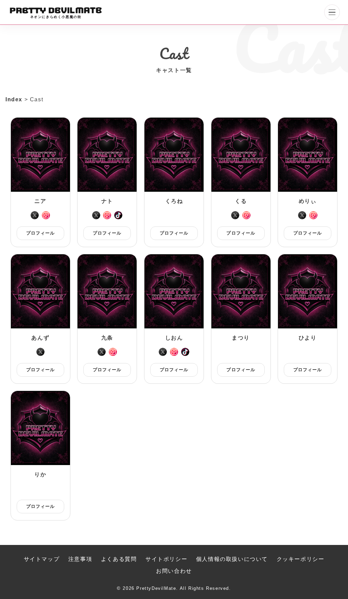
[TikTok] (118, 215)
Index (13, 99)
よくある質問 (119, 559)
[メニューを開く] (332, 12)
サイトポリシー (166, 559)
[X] (35, 215)
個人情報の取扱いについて (232, 559)
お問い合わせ (174, 571)
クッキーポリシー (301, 559)
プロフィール (40, 233)
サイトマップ (42, 559)
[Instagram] (46, 215)
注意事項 (80, 559)
